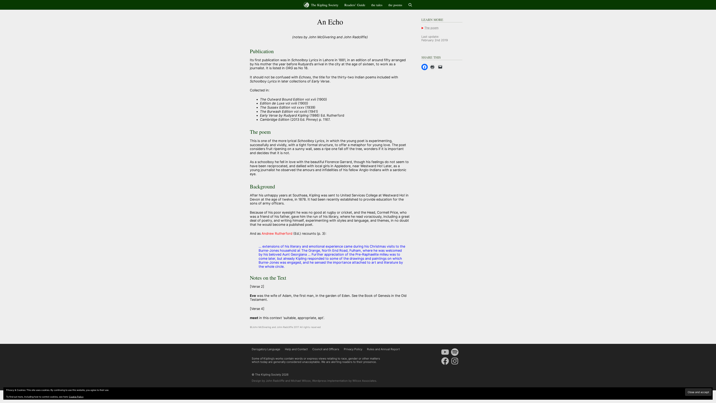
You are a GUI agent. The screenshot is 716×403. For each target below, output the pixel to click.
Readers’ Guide (354, 5)
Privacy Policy (353, 349)
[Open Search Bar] (410, 5)
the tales (376, 5)
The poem (431, 28)
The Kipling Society (324, 5)
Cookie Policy (76, 396)
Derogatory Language (266, 349)
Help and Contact (296, 349)
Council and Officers (325, 349)
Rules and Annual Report (383, 349)
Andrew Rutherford (277, 233)
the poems (395, 5)
